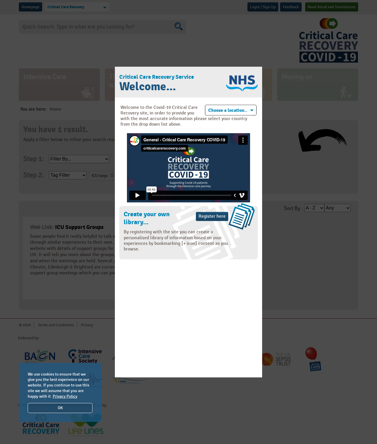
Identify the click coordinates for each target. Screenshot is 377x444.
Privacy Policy (65, 396)
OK (60, 407)
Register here (212, 216)
